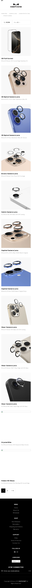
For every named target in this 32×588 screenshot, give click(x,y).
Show (15, 22)
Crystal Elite (6, 442)
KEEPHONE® (22, 581)
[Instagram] (17, 552)
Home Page (4, 13)
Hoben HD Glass (8, 481)
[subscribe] (29, 571)
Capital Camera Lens (9, 250)
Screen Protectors (24, 13)
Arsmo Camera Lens (9, 173)
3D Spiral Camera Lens (10, 97)
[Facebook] (15, 552)
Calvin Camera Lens (9, 212)
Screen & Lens (13, 13)
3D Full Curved (7, 58)
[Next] (13, 491)
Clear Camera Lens (9, 327)
